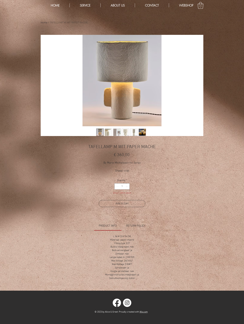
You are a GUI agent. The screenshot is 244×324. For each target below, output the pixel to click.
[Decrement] (117, 186)
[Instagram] (127, 303)
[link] (108, 226)
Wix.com (144, 312)
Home (44, 22)
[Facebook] (117, 303)
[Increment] (127, 186)
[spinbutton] (122, 186)
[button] (200, 5)
